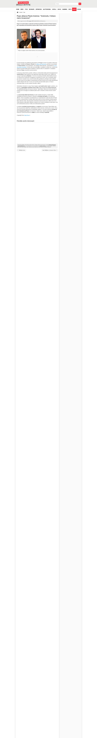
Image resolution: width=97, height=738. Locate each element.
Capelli (54, 9)
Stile (26, 9)
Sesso (59, 9)
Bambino (64, 9)
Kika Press (26, 115)
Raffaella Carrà (22, 150)
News (22, 9)
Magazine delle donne (52, 144)
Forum (79, 9)
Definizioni (39, 9)
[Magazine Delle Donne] (23, 3)
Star (24, 12)
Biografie (31, 9)
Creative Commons (43, 145)
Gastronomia (47, 9)
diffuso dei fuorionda (41, 64)
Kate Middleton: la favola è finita (49, 150)
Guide (74, 9)
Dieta (69, 9)
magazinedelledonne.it (21, 145)
